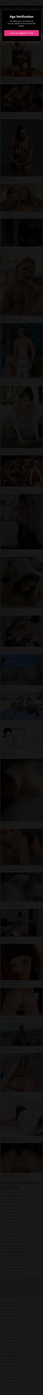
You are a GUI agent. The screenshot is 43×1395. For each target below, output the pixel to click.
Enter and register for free (21, 33)
